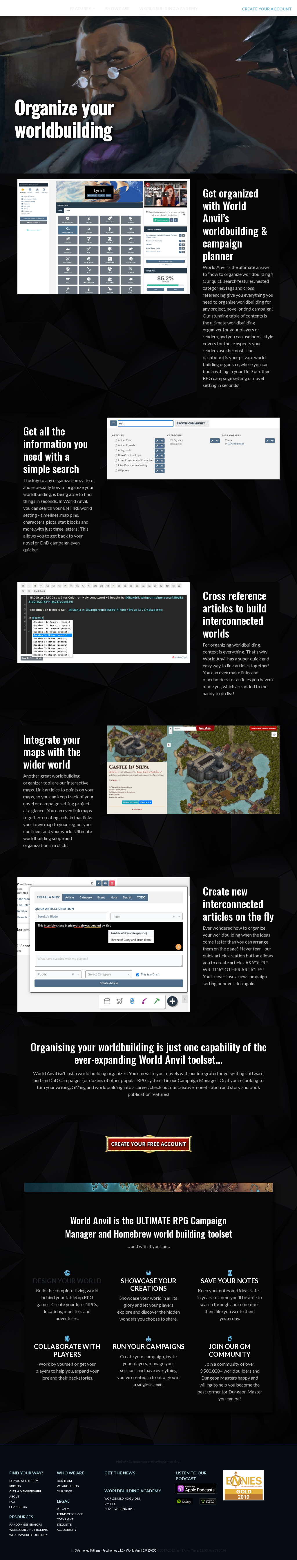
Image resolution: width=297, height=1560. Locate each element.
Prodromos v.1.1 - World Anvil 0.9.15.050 (129, 1550)
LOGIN (231, 8)
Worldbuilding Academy (168, 8)
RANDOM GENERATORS (25, 1524)
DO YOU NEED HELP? (23, 1481)
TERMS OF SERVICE (70, 1514)
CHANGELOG (18, 1507)
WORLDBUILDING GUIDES (122, 1498)
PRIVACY (63, 1509)
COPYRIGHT (65, 1519)
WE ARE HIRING (68, 1486)
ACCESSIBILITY (67, 1529)
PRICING (15, 1486)
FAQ (12, 1501)
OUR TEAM (64, 1481)
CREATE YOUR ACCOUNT (267, 8)
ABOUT (14, 1496)
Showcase (117, 8)
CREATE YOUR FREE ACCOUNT (148, 1143)
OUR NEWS (64, 1491)
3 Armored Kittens (87, 1550)
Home (53, 8)
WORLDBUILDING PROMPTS (28, 1529)
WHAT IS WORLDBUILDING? (28, 1535)
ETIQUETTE (64, 1524)
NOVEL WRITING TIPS (118, 1509)
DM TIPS (109, 1503)
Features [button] (81, 8)
